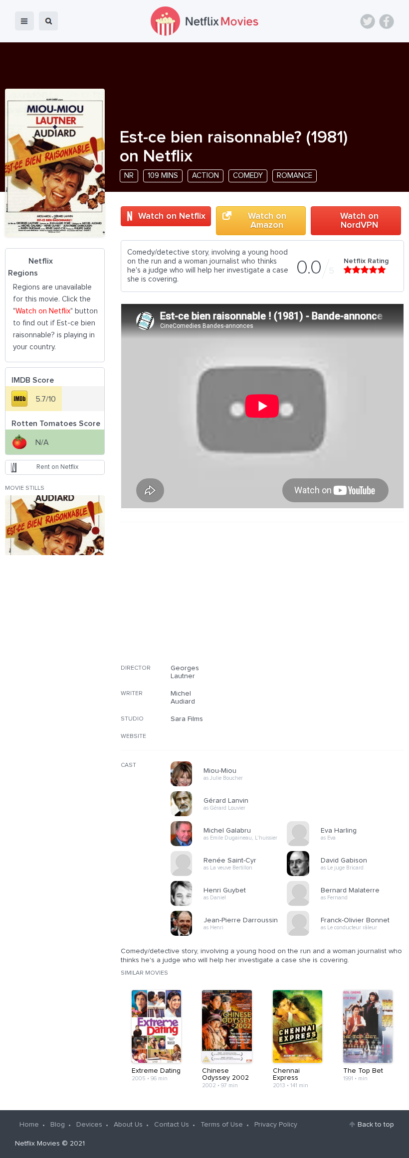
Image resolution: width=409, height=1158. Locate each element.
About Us (128, 1124)
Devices (89, 1124)
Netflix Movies (37, 1143)
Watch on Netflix (171, 216)
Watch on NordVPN (359, 221)
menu (24, 20)
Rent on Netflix (57, 467)
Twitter (367, 21)
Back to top (376, 1124)
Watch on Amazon (267, 221)
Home (29, 1124)
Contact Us (171, 1124)
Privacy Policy (275, 1124)
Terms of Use (222, 1124)
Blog (57, 1124)
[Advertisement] (329, 599)
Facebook (386, 21)
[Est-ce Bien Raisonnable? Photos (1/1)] (55, 525)
